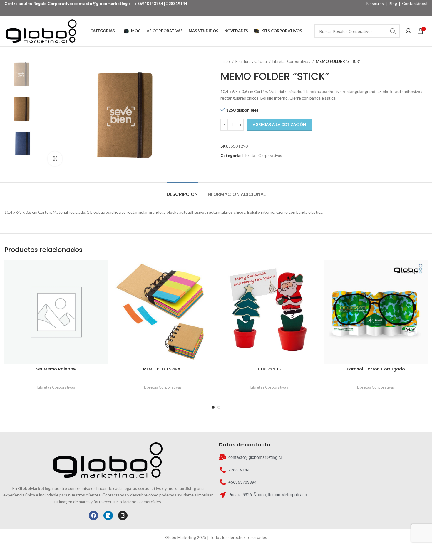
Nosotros (375, 3)
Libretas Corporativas (291, 61)
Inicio (225, 61)
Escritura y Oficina (251, 61)
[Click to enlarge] (55, 158)
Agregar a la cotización (279, 124)
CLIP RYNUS (269, 369)
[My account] (408, 31)
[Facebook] (93, 515)
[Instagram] (123, 515)
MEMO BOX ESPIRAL (162, 369)
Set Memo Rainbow (56, 369)
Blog (393, 3)
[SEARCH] (393, 31)
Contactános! (415, 3)
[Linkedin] (108, 515)
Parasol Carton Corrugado (376, 369)
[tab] (182, 191)
